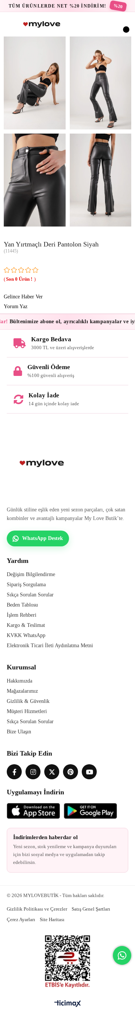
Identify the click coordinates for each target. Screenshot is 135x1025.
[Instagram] (33, 771)
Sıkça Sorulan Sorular (30, 595)
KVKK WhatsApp (26, 635)
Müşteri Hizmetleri (27, 711)
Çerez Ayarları (21, 919)
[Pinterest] (70, 771)
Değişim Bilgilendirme (31, 574)
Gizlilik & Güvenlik (28, 701)
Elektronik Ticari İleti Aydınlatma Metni (50, 645)
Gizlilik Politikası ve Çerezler (37, 909)
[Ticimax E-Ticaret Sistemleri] (67, 1004)
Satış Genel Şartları (91, 909)
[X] (51, 771)
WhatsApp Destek (42, 538)
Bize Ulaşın (19, 732)
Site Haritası (52, 919)
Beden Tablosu (22, 605)
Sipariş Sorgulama (26, 584)
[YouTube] (89, 771)
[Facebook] (14, 771)
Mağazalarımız (22, 691)
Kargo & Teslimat (26, 625)
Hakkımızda (19, 681)
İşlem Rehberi (21, 615)
